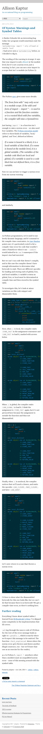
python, (30, 670)
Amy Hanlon (34, 241)
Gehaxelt (7, 727)
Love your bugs (7, 702)
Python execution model (28, 131)
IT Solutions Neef (18, 727)
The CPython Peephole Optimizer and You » (26, 685)
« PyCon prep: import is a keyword (13, 681)
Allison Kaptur (15, 8)
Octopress (31, 724)
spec (14, 96)
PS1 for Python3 (7, 717)
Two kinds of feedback (9, 706)
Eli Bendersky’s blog (21, 619)
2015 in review (6, 709)
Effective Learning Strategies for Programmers (16, 713)
